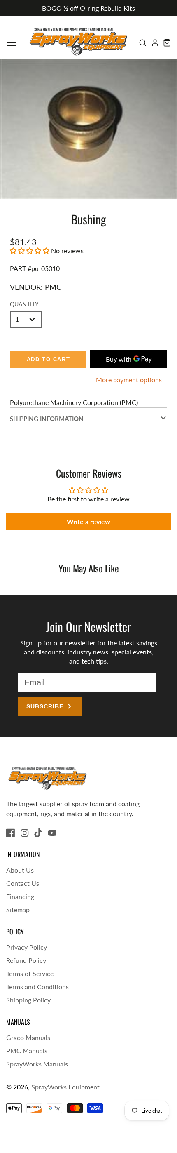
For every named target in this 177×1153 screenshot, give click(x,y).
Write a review (88, 521)
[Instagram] (24, 833)
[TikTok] (38, 833)
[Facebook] (10, 833)
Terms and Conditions (37, 987)
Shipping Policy (28, 1000)
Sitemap (18, 909)
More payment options (129, 380)
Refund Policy (26, 960)
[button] (29, 250)
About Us (20, 870)
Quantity (24, 304)
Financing (20, 896)
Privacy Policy (26, 947)
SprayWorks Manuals (37, 1064)
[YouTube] (52, 833)
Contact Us (22, 883)
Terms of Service (30, 973)
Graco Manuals (28, 1037)
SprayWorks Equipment (65, 1087)
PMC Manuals (26, 1050)
